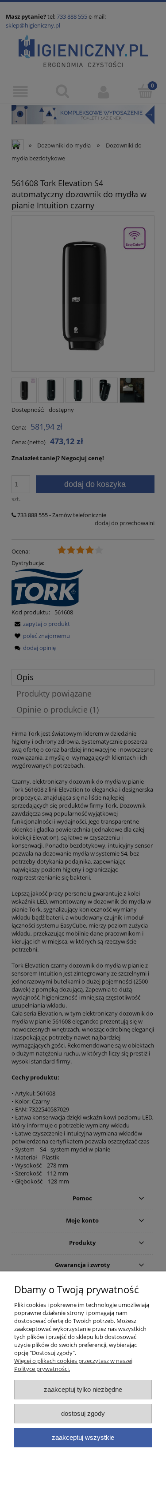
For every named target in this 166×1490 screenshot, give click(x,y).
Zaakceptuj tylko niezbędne (83, 1389)
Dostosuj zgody (83, 1413)
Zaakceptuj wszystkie (83, 1437)
